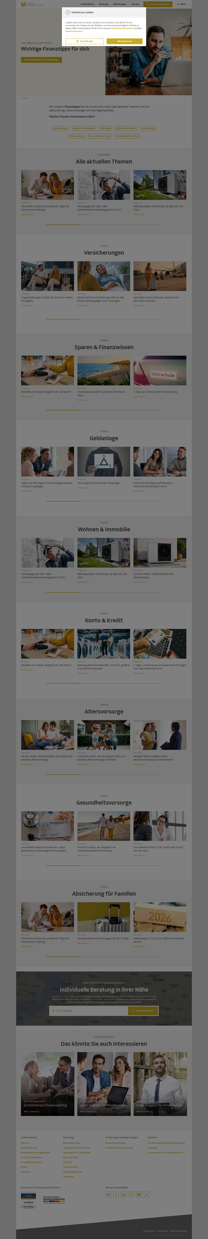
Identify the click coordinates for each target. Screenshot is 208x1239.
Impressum (77, 31)
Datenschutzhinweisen (122, 28)
